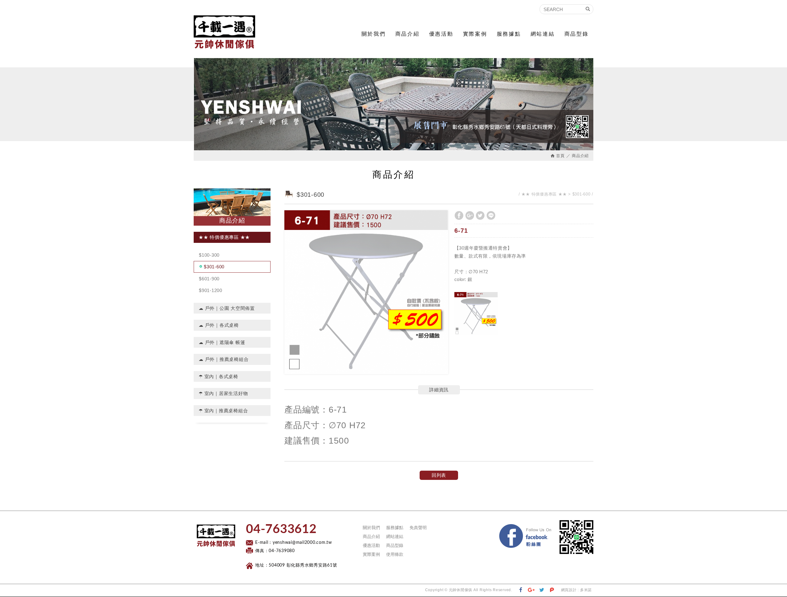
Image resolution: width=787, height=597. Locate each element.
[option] (366, 292)
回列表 (439, 475)
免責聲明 (418, 527)
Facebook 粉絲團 (555, 525)
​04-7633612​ (281, 529)
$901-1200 (210, 290)
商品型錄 (576, 34)
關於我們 (374, 34)
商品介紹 (407, 34)
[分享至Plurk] (552, 590)
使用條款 (394, 554)
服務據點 (509, 34)
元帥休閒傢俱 (224, 32)
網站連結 (543, 34)
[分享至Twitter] (480, 215)
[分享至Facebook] (459, 215)
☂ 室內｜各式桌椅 (218, 376)
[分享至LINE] (491, 215)
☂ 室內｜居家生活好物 (223, 393)
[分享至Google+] (469, 215)
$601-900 (209, 278)
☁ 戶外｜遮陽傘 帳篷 (222, 342)
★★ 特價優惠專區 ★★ (224, 237)
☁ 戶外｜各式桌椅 (219, 325)
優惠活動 (441, 34)
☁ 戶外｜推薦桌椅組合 (223, 359)
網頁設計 (569, 590)
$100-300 (209, 255)
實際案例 (475, 34)
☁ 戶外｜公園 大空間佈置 (227, 308)
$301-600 (214, 266)
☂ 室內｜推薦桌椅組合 (223, 410)
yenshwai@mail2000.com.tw (302, 542)
